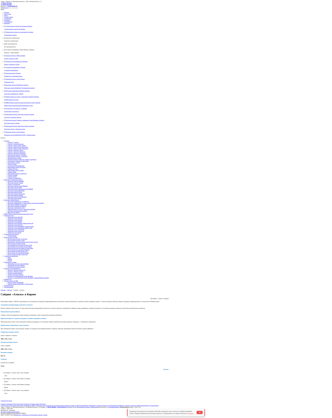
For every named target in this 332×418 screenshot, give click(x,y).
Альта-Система (12, 164)
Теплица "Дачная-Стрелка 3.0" (17, 270)
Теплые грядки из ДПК (132, 405)
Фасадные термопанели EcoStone (17, 211)
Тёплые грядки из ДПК (11, 281)
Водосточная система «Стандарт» (17, 239)
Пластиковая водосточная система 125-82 (20, 245)
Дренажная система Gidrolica (16, 265)
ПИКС (33, 405)
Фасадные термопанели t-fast (16, 208)
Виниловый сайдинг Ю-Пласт (17, 167)
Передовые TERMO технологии (17, 204)
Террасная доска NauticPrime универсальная (20, 226)
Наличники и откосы (14, 162)
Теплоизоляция (8, 287)
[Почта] (69, 407)
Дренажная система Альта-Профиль (18, 264)
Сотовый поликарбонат (11, 256)
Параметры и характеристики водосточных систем (23, 242)
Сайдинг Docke (12, 176)
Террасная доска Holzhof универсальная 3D (20, 223)
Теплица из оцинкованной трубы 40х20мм (20, 276)
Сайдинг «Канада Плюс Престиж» (18, 147)
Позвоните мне (13, 7)
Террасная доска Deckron (15, 218)
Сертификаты (8, 21)
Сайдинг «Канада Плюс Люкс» (17, 145)
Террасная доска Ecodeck (15, 220)
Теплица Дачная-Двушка (15, 273)
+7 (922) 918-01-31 (11, 6)
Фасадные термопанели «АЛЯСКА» (18, 201)
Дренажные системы (10, 262)
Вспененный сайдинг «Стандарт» (18, 156)
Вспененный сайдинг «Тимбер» (17, 155)
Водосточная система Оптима (16, 243)
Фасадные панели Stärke (15, 187)
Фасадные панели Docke (15, 192)
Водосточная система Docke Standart (18, 253)
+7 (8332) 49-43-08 (6, 4)
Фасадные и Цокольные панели (13, 180)
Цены (6, 15)
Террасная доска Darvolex (15, 225)
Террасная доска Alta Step (15, 217)
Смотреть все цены (6, 400)
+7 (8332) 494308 (51, 407)
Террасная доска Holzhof (15, 222)
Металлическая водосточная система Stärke (20, 248)
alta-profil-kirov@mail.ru (83, 407)
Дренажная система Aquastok (16, 267)
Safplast (10, 259)
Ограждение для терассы (53, 405)
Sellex (9, 257)
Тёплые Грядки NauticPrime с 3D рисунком (20, 284)
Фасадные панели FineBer (15, 195)
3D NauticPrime (12, 236)
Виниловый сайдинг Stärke (16, 170)
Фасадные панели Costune (15, 183)
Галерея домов (8, 17)
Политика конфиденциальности (10, 412)
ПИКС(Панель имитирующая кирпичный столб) (18, 214)
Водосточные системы (10, 237)
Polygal (10, 260)
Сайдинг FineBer (13, 175)
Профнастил (7, 279)
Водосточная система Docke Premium (18, 250)
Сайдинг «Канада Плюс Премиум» (18, 148)
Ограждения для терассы (11, 234)
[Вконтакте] (4, 7)
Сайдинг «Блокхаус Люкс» (16, 150)
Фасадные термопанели (24, 405)
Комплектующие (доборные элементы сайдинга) (22, 159)
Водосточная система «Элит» (16, 240)
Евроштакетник (8, 285)
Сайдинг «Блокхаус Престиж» (17, 152)
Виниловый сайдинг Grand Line (17, 173)
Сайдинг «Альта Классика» (16, 144)
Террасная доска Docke (14, 232)
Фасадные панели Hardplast (16, 181)
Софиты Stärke (12, 172)
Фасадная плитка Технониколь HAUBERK (20, 189)
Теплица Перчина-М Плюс (16, 274)
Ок (199, 412)
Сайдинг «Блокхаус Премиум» (17, 153)
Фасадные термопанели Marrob (17, 206)
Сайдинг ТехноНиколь (14, 178)
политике (190, 413)
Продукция (7, 14)
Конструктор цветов (14, 212)
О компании (7, 18)
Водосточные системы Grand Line (18, 254)
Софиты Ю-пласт (13, 169)
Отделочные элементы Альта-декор (18, 161)
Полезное (7, 20)
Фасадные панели (11, 405)
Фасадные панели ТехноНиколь (17, 197)
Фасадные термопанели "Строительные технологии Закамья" (26, 203)
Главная (6, 12)
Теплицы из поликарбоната (12, 268)
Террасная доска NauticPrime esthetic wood (20, 228)
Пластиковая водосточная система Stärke (20, 246)
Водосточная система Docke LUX (17, 251)
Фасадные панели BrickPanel (16, 190)
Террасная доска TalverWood (16, 229)
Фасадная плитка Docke (15, 198)
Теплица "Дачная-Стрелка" (16, 271)
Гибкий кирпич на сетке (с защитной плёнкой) (21, 209)
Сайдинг (6, 141)
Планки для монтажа (14, 184)
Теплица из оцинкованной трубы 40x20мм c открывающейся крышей (28, 278)
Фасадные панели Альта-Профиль (18, 186)
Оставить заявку (35, 404)
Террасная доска (9, 215)
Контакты (7, 23)
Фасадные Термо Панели (11, 200)
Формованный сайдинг (14, 158)
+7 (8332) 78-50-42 (6, 3)
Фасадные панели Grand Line (16, 194)
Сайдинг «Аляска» (13, 142)
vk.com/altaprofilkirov (113, 407)
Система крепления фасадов (16, 166)
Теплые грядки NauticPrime (16, 282)
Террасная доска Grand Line (16, 231)
